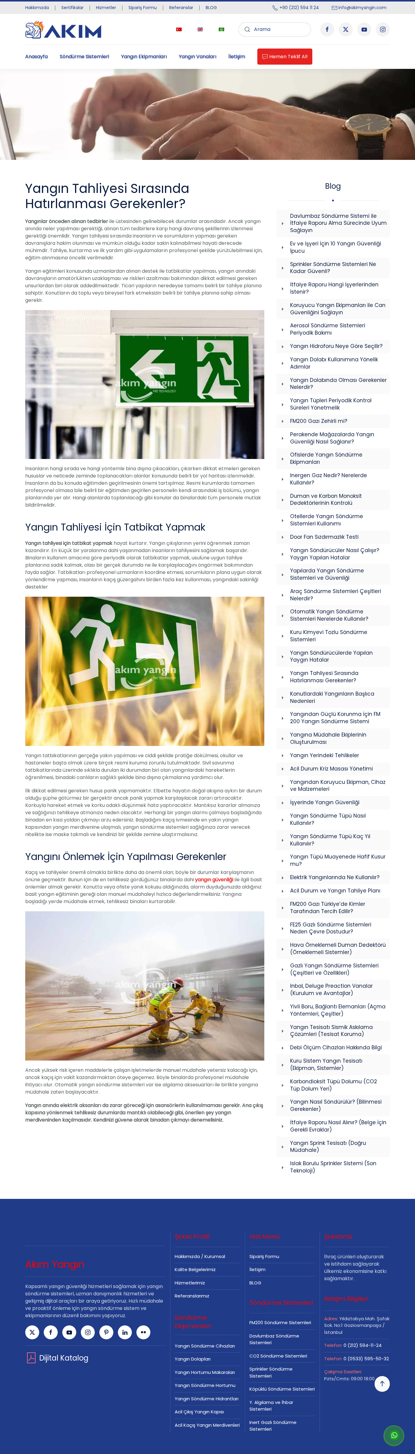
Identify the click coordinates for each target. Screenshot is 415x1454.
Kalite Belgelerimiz (195, 1269)
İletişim (236, 56)
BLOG (211, 8)
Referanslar (181, 8)
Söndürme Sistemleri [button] (84, 56)
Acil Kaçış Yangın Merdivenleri (207, 1425)
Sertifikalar (72, 8)
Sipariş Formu (143, 8)
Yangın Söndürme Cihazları (205, 1346)
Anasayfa (36, 56)
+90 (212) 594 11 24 (299, 8)
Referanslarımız (192, 1296)
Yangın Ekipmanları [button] (144, 56)
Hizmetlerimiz (190, 1283)
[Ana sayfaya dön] (63, 29)
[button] (382, 1384)
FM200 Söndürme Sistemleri (280, 1322)
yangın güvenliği (214, 879)
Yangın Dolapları (193, 1359)
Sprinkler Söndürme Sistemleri (271, 1372)
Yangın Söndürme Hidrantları (206, 1398)
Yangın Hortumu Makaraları (205, 1372)
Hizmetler (106, 8)
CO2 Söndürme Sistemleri (278, 1356)
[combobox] (274, 29)
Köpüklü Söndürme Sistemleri (282, 1389)
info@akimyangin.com (362, 8)
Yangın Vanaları (197, 56)
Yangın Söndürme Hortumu (205, 1385)
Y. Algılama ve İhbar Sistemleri (271, 1405)
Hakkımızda (37, 8)
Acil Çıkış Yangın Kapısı (199, 1411)
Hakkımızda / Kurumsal (200, 1256)
